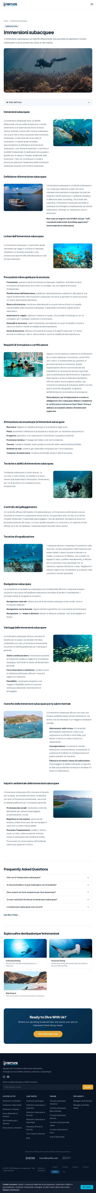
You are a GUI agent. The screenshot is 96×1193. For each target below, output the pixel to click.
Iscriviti (88, 1087)
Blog (28, 1138)
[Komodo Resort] (67, 1158)
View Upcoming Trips (48, 1034)
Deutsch (86, 1167)
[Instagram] (4, 1077)
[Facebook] (8, 1077)
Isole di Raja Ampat (57, 1137)
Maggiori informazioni (11, 1190)
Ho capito (87, 1187)
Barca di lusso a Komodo (12, 1128)
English (55, 1167)
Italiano (55, 1172)
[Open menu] (91, 4)
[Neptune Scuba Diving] (30, 1157)
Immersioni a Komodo (11, 1109)
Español (75, 1167)
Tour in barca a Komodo (35, 1134)
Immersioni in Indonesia (12, 1101)
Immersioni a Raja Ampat (12, 1105)
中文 (63, 1172)
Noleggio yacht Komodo (82, 1101)
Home (6, 21)
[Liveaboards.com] (49, 1158)
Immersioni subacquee (35, 1101)
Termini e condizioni (41, 1169)
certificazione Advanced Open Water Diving (69, 404)
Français (65, 1167)
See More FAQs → (12, 915)
